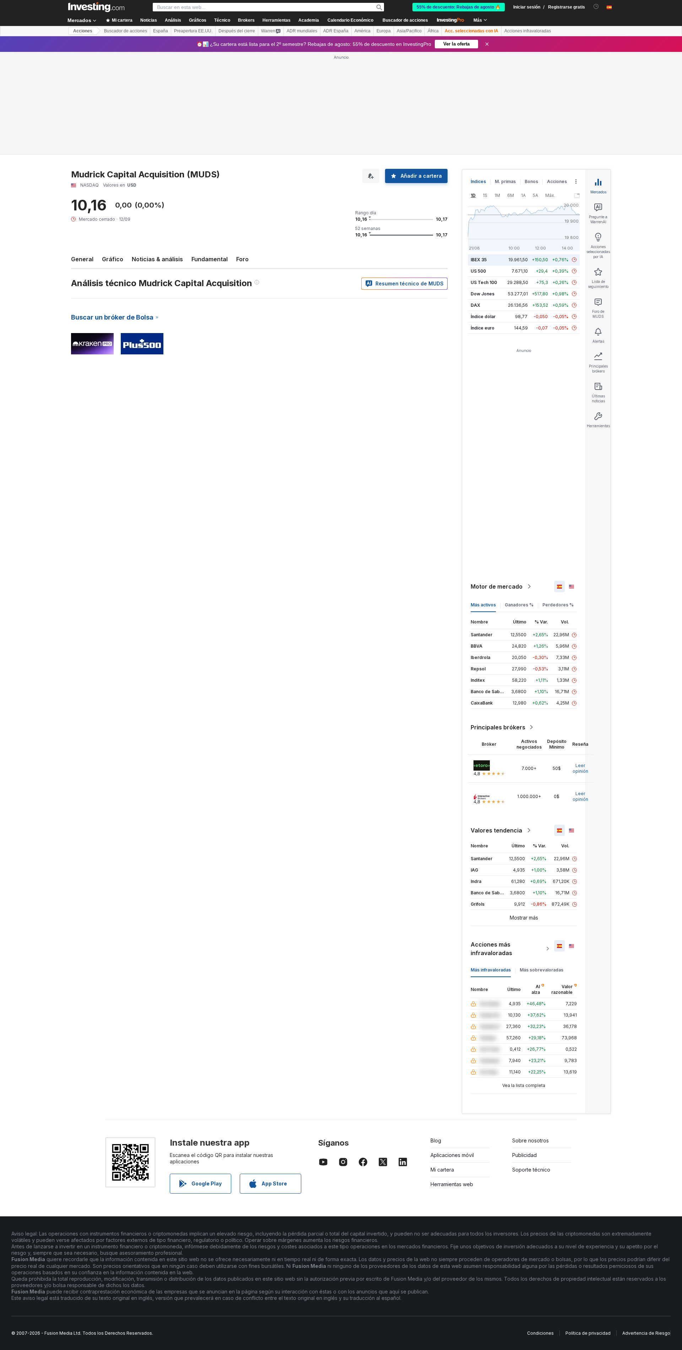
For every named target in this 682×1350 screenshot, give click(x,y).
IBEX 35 (479, 259)
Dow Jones (482, 293)
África (433, 30)
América (362, 30)
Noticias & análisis (157, 259)
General (82, 259)
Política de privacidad (588, 1333)
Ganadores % (519, 604)
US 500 (478, 271)
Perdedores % (558, 604)
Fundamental (209, 259)
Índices (478, 181)
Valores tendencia (496, 830)
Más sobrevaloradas (541, 970)
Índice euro (482, 328)
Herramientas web (452, 1184)
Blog (436, 1140)
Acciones (82, 30)
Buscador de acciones (405, 20)
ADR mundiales (302, 30)
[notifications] (596, 6)
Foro (242, 259)
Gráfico (112, 259)
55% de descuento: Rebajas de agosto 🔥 (458, 7)
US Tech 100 (484, 282)
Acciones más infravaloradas (491, 949)
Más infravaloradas (491, 970)
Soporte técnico (531, 1170)
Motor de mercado (497, 586)
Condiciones (540, 1333)
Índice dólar (483, 316)
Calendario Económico (350, 20)
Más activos (483, 604)
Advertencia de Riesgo (646, 1333)
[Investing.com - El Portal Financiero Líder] (96, 7)
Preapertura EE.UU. (193, 30)
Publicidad (524, 1155)
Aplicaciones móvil (452, 1155)
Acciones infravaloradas (527, 30)
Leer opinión (580, 768)
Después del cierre (236, 30)
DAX (475, 305)
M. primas (505, 181)
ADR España (335, 30)
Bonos (531, 181)
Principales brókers (498, 727)
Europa (384, 30)
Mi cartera (442, 1170)
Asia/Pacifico (409, 30)
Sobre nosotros (530, 1140)
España (160, 30)
